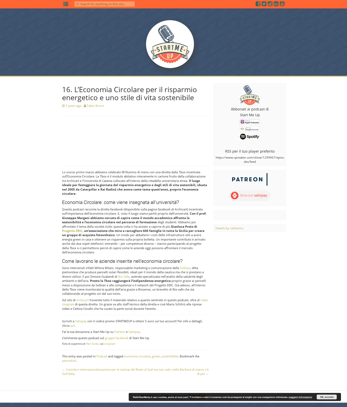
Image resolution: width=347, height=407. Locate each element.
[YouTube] (282, 5)
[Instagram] (270, 5)
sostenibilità (169, 356)
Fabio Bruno (95, 106)
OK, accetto (327, 397)
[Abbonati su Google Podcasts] (250, 128)
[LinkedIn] (276, 5)
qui (72, 325)
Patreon (119, 332)
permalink (69, 361)
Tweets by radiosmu (229, 228)
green (156, 356)
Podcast (101, 356)
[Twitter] (264, 5)
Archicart (82, 300)
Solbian (185, 268)
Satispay (81, 321)
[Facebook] (258, 5)
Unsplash (109, 344)
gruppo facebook (116, 338)
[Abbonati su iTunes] (250, 121)
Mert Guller (92, 344)
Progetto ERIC (72, 231)
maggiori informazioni (300, 397)
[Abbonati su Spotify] (250, 136)
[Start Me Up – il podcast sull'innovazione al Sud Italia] (173, 47)
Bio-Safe (124, 276)
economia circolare (137, 356)
